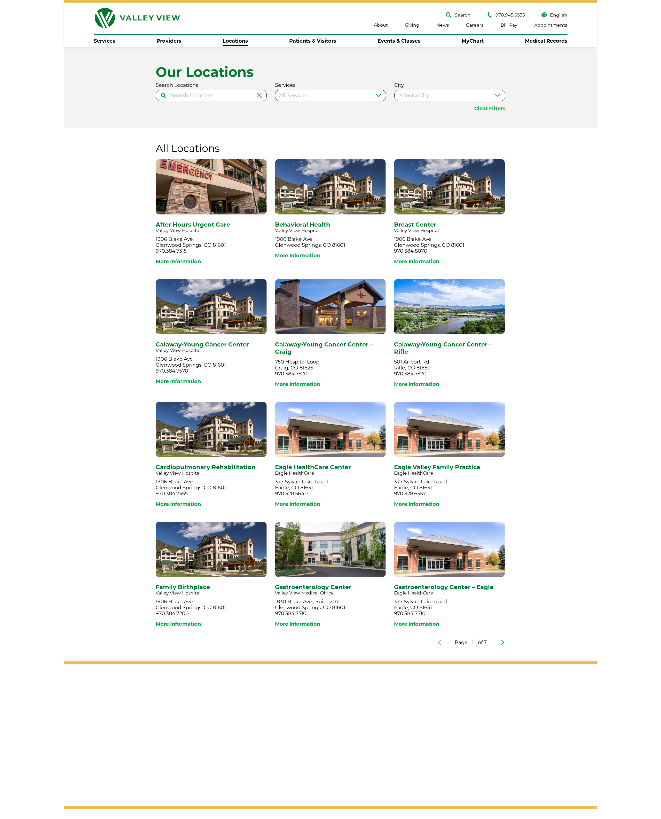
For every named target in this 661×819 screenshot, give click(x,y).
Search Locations (177, 85)
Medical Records (546, 41)
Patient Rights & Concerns (414, 741)
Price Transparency (405, 755)
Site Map (142, 736)
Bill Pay (509, 25)
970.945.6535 (510, 15)
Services (104, 41)
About (381, 25)
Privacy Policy (177, 736)
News (442, 25)
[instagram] (113, 722)
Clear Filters (489, 108)
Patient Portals (400, 768)
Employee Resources (408, 781)
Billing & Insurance (405, 702)
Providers (168, 41)
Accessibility (109, 736)
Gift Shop (486, 702)
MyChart (473, 41)
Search (462, 15)
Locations (235, 41)
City (399, 85)
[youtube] (126, 722)
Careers (475, 25)
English (558, 15)
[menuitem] (104, 41)
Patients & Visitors (312, 41)
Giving (412, 25)
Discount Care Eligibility (411, 715)
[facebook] (99, 722)
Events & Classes (398, 41)
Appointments (550, 25)
